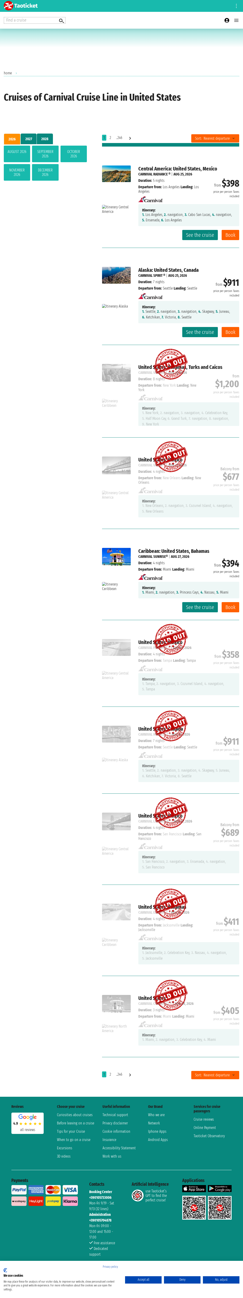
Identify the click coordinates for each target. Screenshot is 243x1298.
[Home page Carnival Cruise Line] (150, 198)
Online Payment (205, 1127)
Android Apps (158, 1139)
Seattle (168, 288)
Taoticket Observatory (209, 1136)
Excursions (64, 1148)
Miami (167, 569)
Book (230, 235)
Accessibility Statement (119, 1148)
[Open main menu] (236, 20)
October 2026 (73, 153)
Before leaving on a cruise (75, 1123)
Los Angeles (171, 187)
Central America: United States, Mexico (177, 169)
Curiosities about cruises (75, 1115)
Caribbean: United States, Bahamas (173, 551)
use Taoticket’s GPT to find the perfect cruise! (156, 1195)
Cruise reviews (204, 1119)
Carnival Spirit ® (151, 275)
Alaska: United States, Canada (168, 270)
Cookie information (116, 1131)
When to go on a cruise (73, 1139)
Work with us (112, 1156)
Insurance (109, 1139)
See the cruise (200, 235)
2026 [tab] (12, 139)
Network (154, 1123)
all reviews (27, 1130)
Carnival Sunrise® (153, 556)
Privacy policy (110, 1266)
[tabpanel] (45, 164)
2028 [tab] (44, 139)
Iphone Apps (157, 1131)
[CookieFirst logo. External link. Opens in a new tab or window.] (5, 1270)
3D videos (63, 1156)
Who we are (156, 1115)
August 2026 (17, 151)
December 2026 (45, 172)
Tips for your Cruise (71, 1131)
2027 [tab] (28, 139)
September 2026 (45, 153)
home (8, 73)
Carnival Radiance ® (154, 174)
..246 (119, 137)
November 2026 (17, 172)
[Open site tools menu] (236, 6)
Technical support (115, 1115)
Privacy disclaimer (115, 1123)
